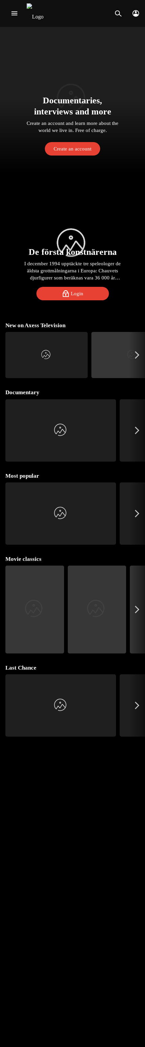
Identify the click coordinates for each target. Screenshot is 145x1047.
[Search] (118, 13)
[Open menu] (14, 13)
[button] (72, 99)
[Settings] (135, 13)
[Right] (137, 355)
